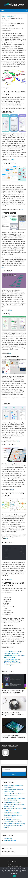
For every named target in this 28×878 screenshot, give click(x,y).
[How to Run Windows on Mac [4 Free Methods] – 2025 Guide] (14, 681)
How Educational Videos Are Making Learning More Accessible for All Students (14, 825)
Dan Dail (5, 28)
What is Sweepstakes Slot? (12, 813)
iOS (10, 30)
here (13, 159)
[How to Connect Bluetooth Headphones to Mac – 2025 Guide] (14, 703)
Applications (5, 30)
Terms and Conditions (10, 840)
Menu (2, 10)
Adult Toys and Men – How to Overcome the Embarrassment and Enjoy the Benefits (14, 804)
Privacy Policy (8, 838)
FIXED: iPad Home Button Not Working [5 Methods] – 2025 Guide (13, 736)
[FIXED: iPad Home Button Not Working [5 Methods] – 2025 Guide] (14, 725)
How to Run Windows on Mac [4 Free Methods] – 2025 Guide (13, 692)
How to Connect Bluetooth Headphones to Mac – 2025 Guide (13, 714)
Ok (14, 875)
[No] (26, 872)
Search (14, 774)
